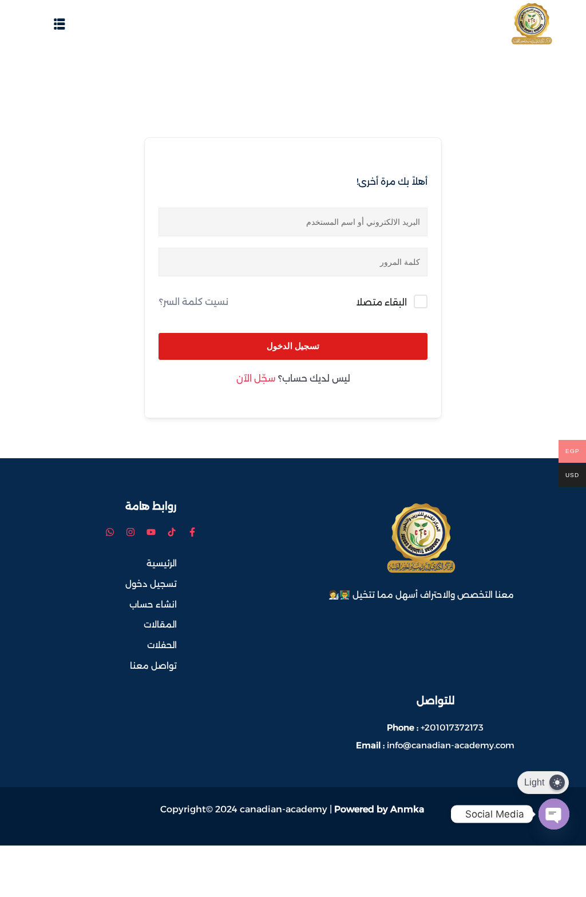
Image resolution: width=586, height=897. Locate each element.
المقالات (160, 624)
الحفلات (162, 645)
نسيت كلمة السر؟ (193, 301)
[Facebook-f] (192, 532)
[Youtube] (151, 532)
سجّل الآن (255, 378)
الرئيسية (161, 563)
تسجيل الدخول (293, 346)
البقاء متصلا (381, 302)
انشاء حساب (153, 604)
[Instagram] (130, 532)
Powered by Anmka (379, 809)
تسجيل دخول (151, 583)
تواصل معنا (153, 665)
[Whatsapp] (109, 532)
